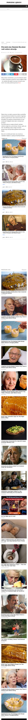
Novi (19, 83)
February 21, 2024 (5, 52)
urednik (12, 52)
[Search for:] (14, 9)
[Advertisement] (14, 27)
